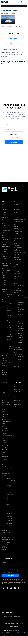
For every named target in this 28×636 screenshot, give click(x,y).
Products (4, 291)
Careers (15, 207)
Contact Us (16, 212)
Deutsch (16, 626)
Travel (3, 370)
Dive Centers (5, 251)
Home (3, 277)
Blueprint (4, 234)
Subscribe (14, 142)
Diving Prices (5, 256)
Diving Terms (5, 258)
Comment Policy (5, 241)
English (11, 626)
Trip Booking (5, 372)
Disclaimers (4, 249)
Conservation (5, 242)
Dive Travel (4, 209)
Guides (3, 214)
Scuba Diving (5, 301)
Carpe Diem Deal (9, 10)
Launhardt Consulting (7, 616)
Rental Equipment (6, 298)
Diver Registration (6, 254)
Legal (3, 392)
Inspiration (4, 279)
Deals (10, 6)
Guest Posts (4, 273)
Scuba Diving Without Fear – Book (10, 294)
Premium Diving (5, 614)
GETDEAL (14, 38)
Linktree (4, 282)
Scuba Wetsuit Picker (18, 389)
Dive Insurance (5, 395)
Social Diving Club (6, 356)
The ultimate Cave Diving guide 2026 (9, 336)
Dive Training (5, 253)
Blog (3, 204)
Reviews (4, 212)
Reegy (15, 614)
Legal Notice (5, 280)
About (3, 223)
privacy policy (18, 583)
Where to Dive (5, 217)
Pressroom (4, 287)
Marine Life (4, 284)
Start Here (4, 360)
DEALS (3, 219)
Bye (3, 237)
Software (4, 358)
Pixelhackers (17, 616)
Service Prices (5, 355)
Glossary (4, 390)
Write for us (4, 374)
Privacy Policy (5, 289)
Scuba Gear (4, 207)
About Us (16, 204)
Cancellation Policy (6, 239)
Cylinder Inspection (6, 246)
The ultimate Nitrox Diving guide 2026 (9, 341)
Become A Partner (6, 230)
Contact (4, 244)
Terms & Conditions (6, 362)
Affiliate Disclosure (6, 225)
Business (4, 235)
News (3, 286)
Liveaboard (9, 315)
